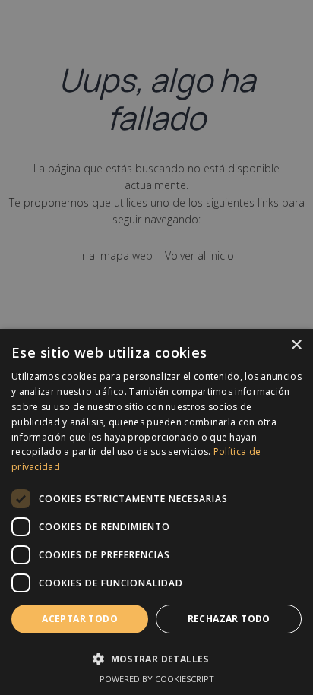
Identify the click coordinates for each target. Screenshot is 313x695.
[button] (156, 658)
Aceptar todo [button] (80, 618)
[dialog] (156, 512)
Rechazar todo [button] (229, 618)
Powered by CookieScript (157, 678)
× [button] (296, 345)
